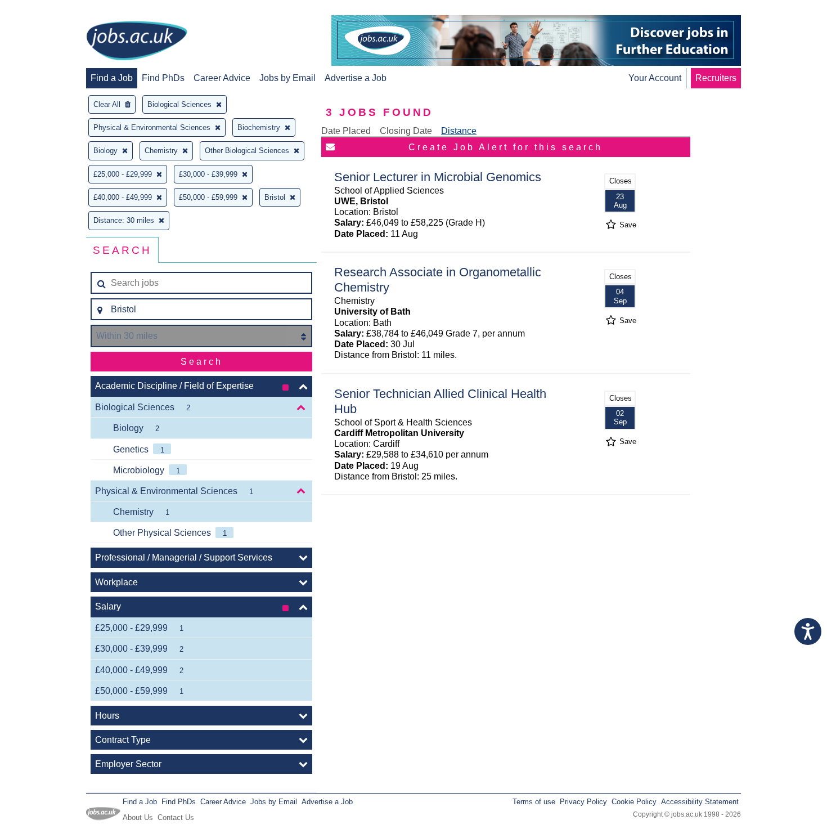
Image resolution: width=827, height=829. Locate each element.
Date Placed (346, 131)
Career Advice (222, 78)
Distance (459, 131)
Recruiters (715, 78)
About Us (138, 817)
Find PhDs (163, 78)
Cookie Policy (634, 801)
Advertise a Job (355, 78)
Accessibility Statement (700, 801)
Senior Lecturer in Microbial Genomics (437, 177)
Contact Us (176, 817)
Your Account (654, 78)
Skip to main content (45, 10)
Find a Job (112, 78)
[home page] (136, 42)
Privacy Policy (583, 801)
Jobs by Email (287, 78)
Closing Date (406, 131)
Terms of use (534, 801)
